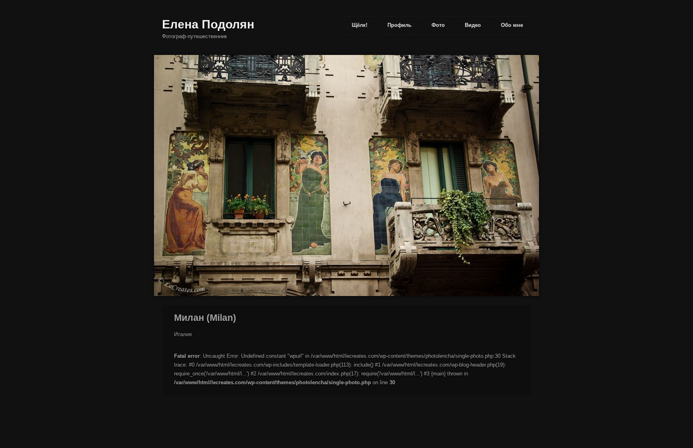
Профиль (399, 25)
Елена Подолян (208, 24)
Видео (473, 25)
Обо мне (512, 25)
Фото (438, 25)
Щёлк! (359, 25)
